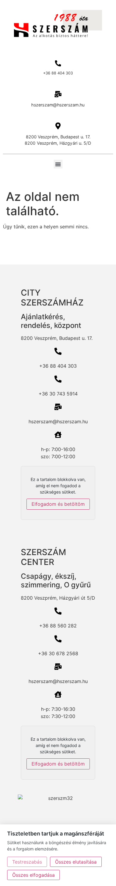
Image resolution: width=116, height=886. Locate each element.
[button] (58, 164)
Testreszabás (27, 862)
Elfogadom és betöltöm (58, 504)
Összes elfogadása (33, 875)
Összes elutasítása (76, 862)
